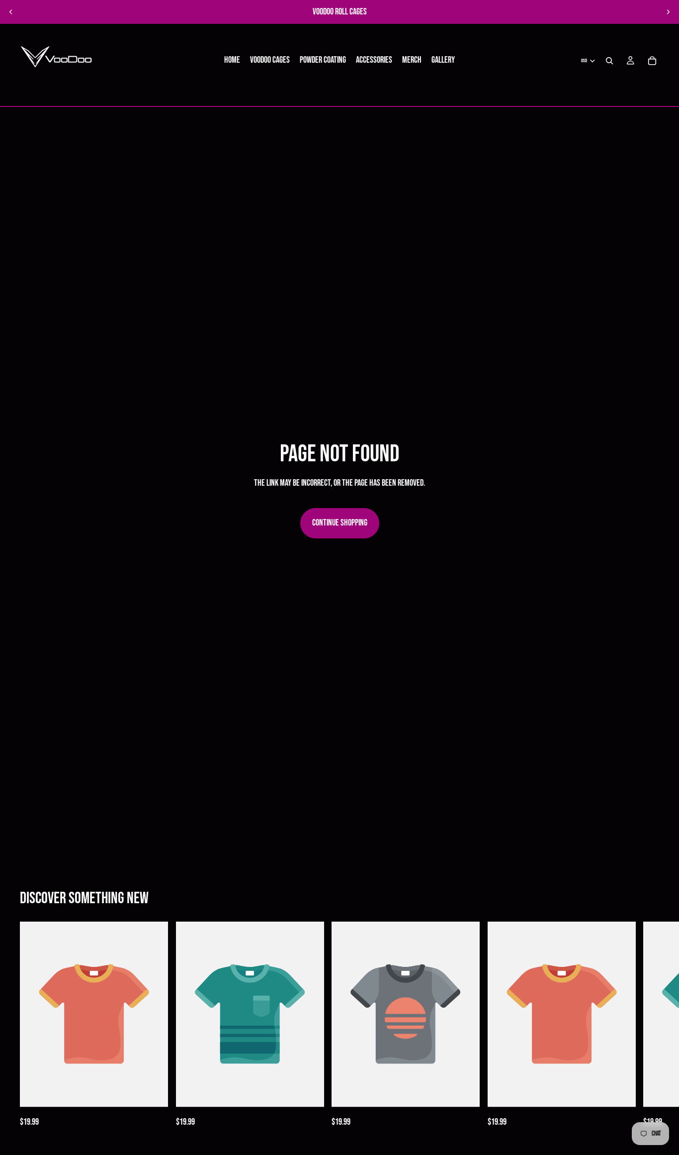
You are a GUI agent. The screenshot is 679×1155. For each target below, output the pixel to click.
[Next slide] (668, 12)
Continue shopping (339, 523)
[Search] (609, 61)
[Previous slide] (11, 12)
